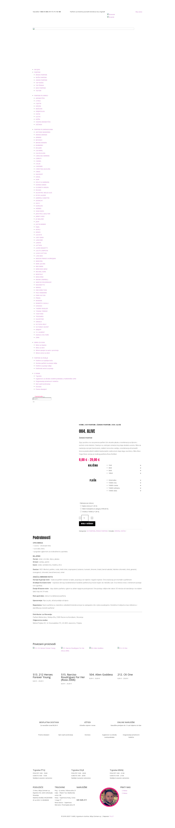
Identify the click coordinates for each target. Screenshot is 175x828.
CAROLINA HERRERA (42, 156)
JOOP (37, 222)
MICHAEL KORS (41, 272)
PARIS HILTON (40, 295)
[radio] (125, 465)
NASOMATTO (40, 285)
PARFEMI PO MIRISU (41, 96)
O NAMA (37, 373)
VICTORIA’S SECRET (42, 327)
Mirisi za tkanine (41, 345)
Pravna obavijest (41, 389)
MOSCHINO (39, 277)
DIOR (37, 179)
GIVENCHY (39, 201)
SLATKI (38, 117)
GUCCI (38, 203)
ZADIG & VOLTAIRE (42, 335)
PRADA (38, 298)
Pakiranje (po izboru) (87, 503)
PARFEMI (37, 72)
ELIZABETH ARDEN (42, 187)
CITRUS (38, 101)
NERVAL (38, 287)
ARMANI (38, 137)
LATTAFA (39, 245)
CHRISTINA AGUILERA (43, 169)
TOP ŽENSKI (40, 85)
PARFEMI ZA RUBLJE (41, 358)
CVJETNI (38, 103)
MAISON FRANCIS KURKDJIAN (46, 258)
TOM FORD (39, 314)
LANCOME (39, 240)
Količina (93, 465)
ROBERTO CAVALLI (42, 303)
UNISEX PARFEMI (41, 80)
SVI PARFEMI (90, 425)
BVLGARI (39, 148)
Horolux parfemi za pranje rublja (46, 363)
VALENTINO (40, 319)
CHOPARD (39, 166)
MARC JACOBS (40, 264)
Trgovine (39, 376)
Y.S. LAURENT (40, 332)
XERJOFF (38, 330)
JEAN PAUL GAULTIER (43, 214)
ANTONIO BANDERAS (43, 132)
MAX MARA (39, 266)
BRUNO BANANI (41, 143)
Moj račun (139, 12)
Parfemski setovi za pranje (44, 368)
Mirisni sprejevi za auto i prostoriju (47, 350)
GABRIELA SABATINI (42, 198)
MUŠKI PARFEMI (41, 77)
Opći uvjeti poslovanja (43, 384)
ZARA (37, 337)
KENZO (38, 232)
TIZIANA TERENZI (41, 311)
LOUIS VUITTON (41, 253)
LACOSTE (39, 235)
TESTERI (38, 91)
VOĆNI (38, 114)
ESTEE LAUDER (41, 195)
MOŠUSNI (39, 109)
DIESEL (38, 177)
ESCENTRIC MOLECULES (44, 193)
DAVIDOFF (39, 174)
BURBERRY (39, 145)
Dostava (38, 387)
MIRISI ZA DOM (39, 342)
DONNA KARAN (41, 185)
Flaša (93, 480)
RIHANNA (39, 301)
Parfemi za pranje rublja (43, 366)
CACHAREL (39, 150)
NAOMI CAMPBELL (42, 279)
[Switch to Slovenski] (124, 14)
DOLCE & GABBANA (42, 182)
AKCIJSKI (37, 69)
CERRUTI (39, 158)
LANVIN (38, 243)
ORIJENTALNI (40, 111)
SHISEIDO (39, 306)
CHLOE (38, 164)
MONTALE (39, 274)
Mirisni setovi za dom (43, 353)
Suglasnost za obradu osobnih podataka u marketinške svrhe (56, 379)
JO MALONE (40, 219)
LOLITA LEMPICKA (42, 251)
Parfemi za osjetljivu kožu (44, 360)
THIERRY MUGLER (42, 308)
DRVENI (38, 106)
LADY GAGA (40, 237)
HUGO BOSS (40, 211)
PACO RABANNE (41, 293)
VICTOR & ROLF (41, 324)
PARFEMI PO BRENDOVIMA (43, 129)
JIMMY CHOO (40, 216)
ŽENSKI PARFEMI (41, 75)
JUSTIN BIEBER (41, 224)
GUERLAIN (39, 206)
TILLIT (111, 816)
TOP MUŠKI (39, 83)
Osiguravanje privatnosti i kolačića (47, 381)
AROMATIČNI (40, 98)
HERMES (38, 208)
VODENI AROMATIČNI (43, 122)
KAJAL (38, 227)
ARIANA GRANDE (41, 135)
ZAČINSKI (39, 124)
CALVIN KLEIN (40, 153)
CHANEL (38, 161)
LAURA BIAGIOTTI (42, 248)
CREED (38, 172)
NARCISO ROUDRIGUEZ (43, 282)
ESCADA (38, 190)
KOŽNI (38, 119)
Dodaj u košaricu (87, 524)
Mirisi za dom (40, 348)
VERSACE (39, 322)
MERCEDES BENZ (41, 269)
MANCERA (39, 261)
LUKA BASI (39, 256)
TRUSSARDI (39, 316)
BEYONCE (39, 140)
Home (81, 425)
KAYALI (38, 229)
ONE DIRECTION (41, 290)
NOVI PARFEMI (41, 88)
